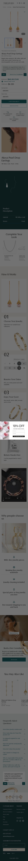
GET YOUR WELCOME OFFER (18, 436)
